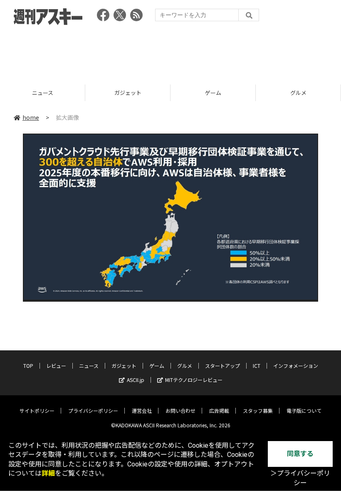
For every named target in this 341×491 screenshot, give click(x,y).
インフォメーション (295, 365)
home (30, 117)
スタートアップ (222, 365)
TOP (28, 365)
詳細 (48, 473)
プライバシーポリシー (93, 410)
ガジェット (65, 93)
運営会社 (142, 410)
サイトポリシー (37, 410)
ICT (256, 365)
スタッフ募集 (258, 410)
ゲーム (151, 93)
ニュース (89, 365)
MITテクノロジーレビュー (193, 379)
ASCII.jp (135, 379)
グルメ (236, 93)
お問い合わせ (180, 410)
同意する (300, 454)
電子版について (304, 410)
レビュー (56, 365)
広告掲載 (219, 410)
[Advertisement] (170, 52)
